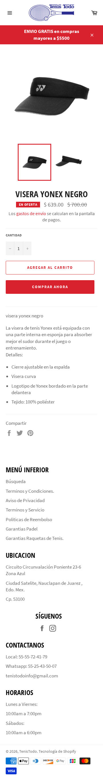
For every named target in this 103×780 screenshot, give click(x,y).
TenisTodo (28, 751)
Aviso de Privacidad (25, 500)
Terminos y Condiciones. (30, 491)
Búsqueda (16, 481)
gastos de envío (31, 213)
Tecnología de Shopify (57, 751)
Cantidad (14, 235)
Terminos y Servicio (25, 510)
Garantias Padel (21, 529)
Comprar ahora (50, 286)
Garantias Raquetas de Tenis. (35, 538)
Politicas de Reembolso (29, 519)
